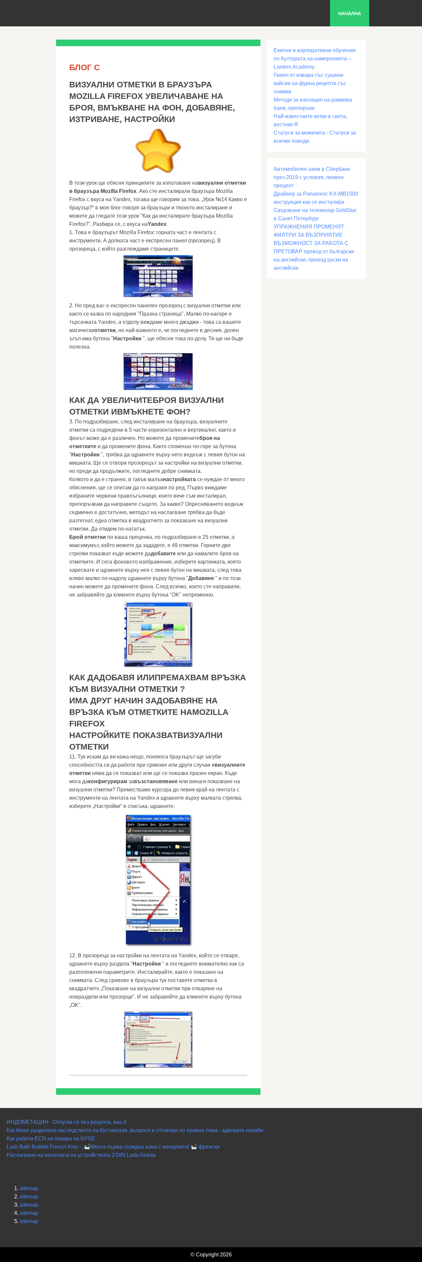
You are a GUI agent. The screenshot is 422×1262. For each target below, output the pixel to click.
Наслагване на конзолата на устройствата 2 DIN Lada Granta (81, 1155)
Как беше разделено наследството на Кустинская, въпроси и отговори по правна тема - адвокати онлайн (135, 1130)
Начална (349, 13)
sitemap (29, 1188)
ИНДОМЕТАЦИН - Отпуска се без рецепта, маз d (66, 1122)
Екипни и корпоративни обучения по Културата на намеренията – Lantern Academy (315, 58)
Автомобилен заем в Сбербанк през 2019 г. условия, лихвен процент (312, 177)
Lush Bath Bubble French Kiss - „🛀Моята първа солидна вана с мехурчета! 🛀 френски (113, 1147)
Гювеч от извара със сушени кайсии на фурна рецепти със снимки (310, 83)
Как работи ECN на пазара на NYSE (51, 1138)
